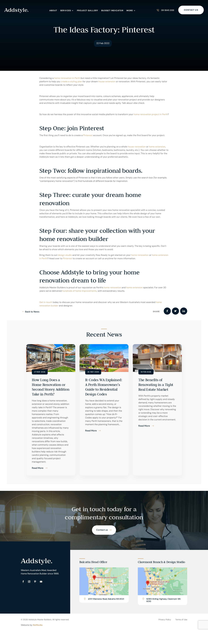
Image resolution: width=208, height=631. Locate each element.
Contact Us (191, 10)
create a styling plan (71, 81)
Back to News (32, 311)
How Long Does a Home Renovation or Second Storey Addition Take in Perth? (50, 387)
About (53, 10)
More (129, 10)
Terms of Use (181, 619)
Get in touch (45, 302)
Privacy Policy (164, 619)
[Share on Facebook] (167, 311)
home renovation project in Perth (151, 114)
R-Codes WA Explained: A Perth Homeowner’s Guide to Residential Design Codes (103, 387)
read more (37, 467)
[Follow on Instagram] (29, 581)
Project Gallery (87, 10)
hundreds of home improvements (79, 290)
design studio (65, 255)
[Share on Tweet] (175, 311)
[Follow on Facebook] (23, 581)
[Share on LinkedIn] (183, 311)
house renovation (137, 146)
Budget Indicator (112, 10)
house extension (106, 81)
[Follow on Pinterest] (35, 581)
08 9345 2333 (167, 10)
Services (65, 10)
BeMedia (37, 624)
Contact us (102, 529)
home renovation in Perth (67, 78)
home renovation (140, 255)
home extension (157, 146)
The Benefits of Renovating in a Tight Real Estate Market (155, 385)
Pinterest (88, 135)
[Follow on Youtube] (41, 581)
